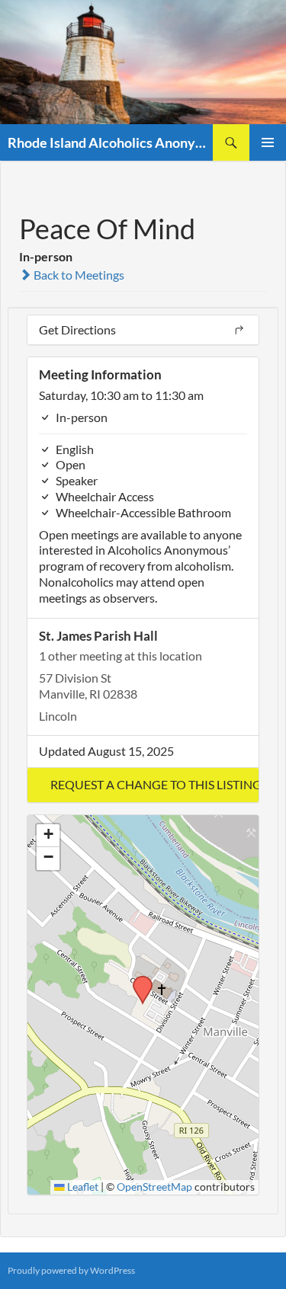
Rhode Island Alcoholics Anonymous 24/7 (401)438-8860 (110, 142)
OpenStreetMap (154, 1187)
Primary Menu (267, 142)
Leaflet (81, 1187)
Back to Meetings (77, 274)
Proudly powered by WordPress (71, 1270)
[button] (143, 785)
